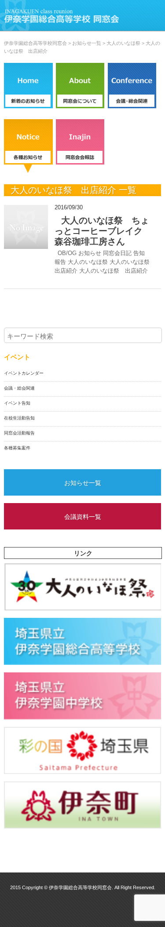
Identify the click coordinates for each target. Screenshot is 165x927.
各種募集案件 (17, 447)
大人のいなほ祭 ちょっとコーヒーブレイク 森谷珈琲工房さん (103, 230)
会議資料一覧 (82, 516)
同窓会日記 (117, 253)
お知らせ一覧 (82, 482)
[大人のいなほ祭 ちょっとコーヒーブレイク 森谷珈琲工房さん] (26, 227)
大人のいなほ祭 (88, 262)
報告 (60, 262)
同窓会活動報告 (19, 433)
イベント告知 (17, 403)
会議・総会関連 (19, 388)
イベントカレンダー (24, 373)
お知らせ (89, 253)
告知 (139, 253)
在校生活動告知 (19, 418)
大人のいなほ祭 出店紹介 (113, 271)
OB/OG (67, 253)
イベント (17, 357)
